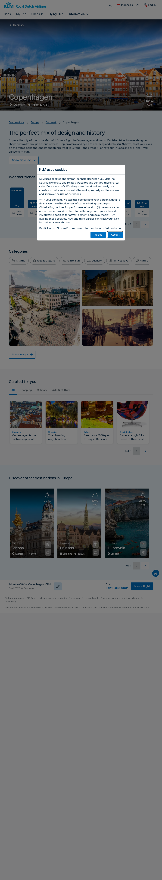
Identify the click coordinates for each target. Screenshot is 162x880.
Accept (115, 234)
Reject (98, 234)
